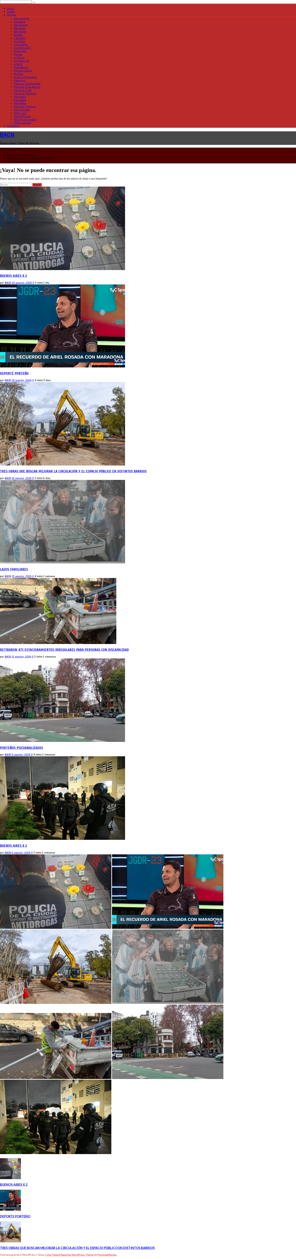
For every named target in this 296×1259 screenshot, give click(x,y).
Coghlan (19, 41)
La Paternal (21, 61)
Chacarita (20, 51)
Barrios (11, 15)
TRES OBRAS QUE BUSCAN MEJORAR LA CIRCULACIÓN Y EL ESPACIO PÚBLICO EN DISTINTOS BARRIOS (73, 471)
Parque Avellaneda (27, 83)
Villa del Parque (25, 106)
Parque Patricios (25, 93)
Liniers (18, 64)
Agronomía (21, 18)
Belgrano (20, 31)
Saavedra (20, 100)
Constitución (22, 48)
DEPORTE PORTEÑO (14, 373)
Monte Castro (23, 70)
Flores (18, 54)
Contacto (13, 126)
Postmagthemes (107, 1254)
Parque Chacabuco (27, 87)
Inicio (10, 8)
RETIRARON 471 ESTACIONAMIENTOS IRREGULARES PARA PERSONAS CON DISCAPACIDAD (64, 650)
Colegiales (21, 44)
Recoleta (20, 96)
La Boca (19, 57)
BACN (7, 134)
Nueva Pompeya (25, 77)
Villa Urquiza (22, 122)
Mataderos (21, 67)
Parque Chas (22, 90)
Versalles (20, 103)
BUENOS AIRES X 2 (13, 276)
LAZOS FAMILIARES (14, 569)
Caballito (20, 38)
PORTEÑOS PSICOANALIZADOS (21, 748)
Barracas (19, 28)
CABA (11, 11)
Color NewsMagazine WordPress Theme (69, 1254)
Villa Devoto (22, 109)
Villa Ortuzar (22, 116)
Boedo (18, 35)
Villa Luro (20, 113)
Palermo (20, 80)
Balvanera (20, 25)
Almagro (20, 21)
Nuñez (18, 74)
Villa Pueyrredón (25, 119)
